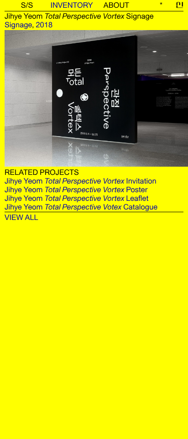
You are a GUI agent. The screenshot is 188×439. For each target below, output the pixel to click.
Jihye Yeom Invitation (81, 181)
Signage (18, 24)
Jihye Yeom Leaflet (76, 198)
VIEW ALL (21, 217)
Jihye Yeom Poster (76, 189)
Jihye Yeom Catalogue (81, 207)
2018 (44, 24)
